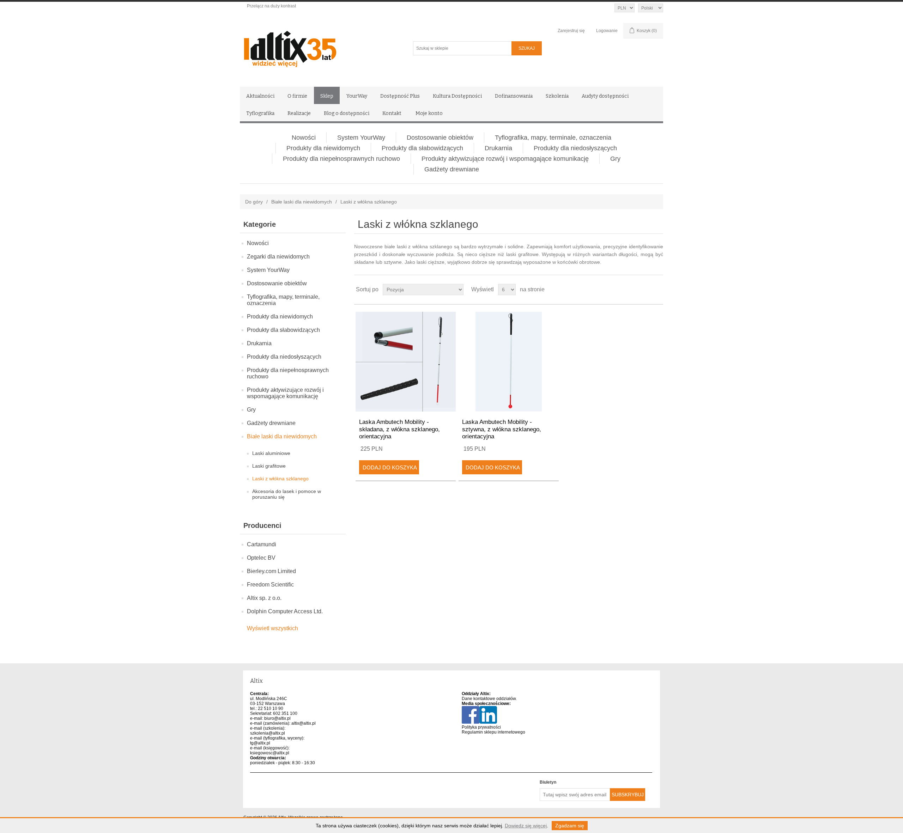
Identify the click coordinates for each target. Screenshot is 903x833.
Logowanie (607, 30)
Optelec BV (261, 558)
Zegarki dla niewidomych (278, 257)
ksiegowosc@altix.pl (269, 752)
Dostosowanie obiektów (440, 137)
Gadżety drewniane (451, 169)
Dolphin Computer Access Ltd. (285, 611)
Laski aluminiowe (271, 453)
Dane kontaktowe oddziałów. (489, 698)
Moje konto (429, 113)
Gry (615, 158)
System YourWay (361, 137)
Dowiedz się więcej (526, 825)
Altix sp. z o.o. (264, 598)
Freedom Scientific (270, 585)
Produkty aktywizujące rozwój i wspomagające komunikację (505, 158)
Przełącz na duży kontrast (271, 6)
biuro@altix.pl (277, 718)
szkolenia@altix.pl (267, 733)
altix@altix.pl (303, 723)
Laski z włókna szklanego (280, 478)
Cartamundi (261, 544)
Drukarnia (498, 148)
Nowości (304, 137)
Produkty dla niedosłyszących (575, 148)
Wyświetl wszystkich (272, 628)
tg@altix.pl (260, 743)
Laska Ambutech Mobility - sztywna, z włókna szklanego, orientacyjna (501, 429)
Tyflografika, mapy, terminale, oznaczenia (553, 137)
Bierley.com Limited (271, 571)
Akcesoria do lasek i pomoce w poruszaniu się (286, 494)
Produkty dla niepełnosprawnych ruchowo (341, 158)
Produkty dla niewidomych (323, 148)
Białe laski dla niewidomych (301, 202)
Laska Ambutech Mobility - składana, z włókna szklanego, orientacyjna (399, 429)
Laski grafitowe (269, 466)
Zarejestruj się (571, 30)
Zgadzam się (569, 825)
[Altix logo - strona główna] (320, 46)
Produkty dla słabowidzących (422, 148)
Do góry (254, 202)
